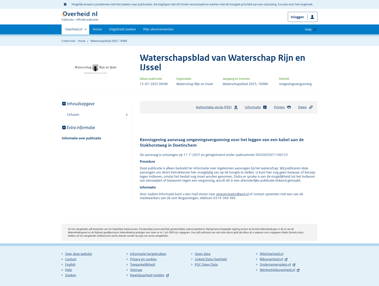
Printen (279, 107)
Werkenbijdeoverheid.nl (277, 270)
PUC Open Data (206, 264)
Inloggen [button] (297, 17)
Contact (70, 259)
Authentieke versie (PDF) (215, 108)
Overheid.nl (73, 30)
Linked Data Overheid (211, 259)
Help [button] (308, 29)
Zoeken (70, 275)
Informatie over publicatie (81, 138)
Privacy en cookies (143, 259)
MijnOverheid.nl (271, 254)
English (70, 264)
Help (68, 270)
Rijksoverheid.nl (271, 259)
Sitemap (136, 270)
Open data (202, 254)
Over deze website (78, 254)
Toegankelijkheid (142, 264)
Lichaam (73, 114)
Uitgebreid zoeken (122, 29)
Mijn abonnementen (158, 29)
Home (97, 29)
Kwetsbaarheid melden (147, 275)
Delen (302, 107)
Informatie (253, 107)
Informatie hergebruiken (148, 254)
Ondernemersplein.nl (275, 264)
